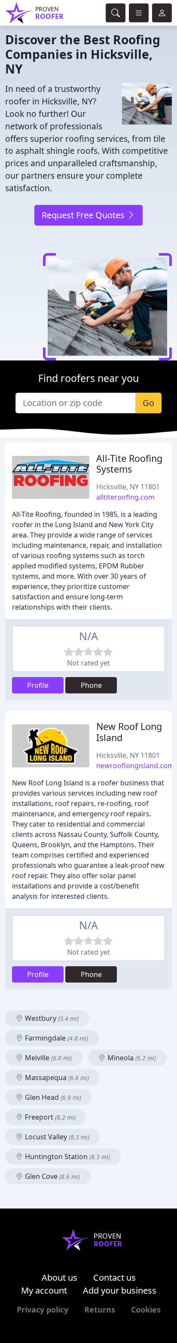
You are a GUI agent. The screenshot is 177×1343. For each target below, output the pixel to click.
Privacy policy (42, 1309)
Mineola (131, 1057)
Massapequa (56, 1077)
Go (148, 403)
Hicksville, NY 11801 (128, 486)
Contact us (114, 1277)
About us (59, 1277)
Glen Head (52, 1097)
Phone (91, 685)
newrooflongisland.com (135, 765)
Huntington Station (66, 1156)
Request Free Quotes (84, 215)
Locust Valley (56, 1137)
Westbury (51, 1018)
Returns (99, 1309)
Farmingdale (55, 1038)
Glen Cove (51, 1176)
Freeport (49, 1117)
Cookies (146, 1309)
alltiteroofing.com (125, 497)
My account (44, 1290)
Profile (38, 685)
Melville (47, 1057)
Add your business (119, 1290)
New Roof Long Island (129, 732)
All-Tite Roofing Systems (129, 464)
